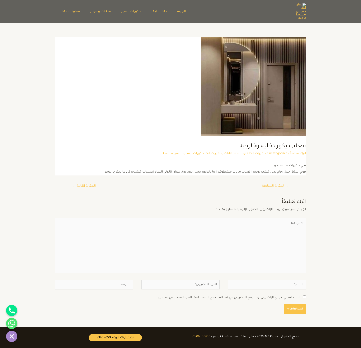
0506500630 (201, 337)
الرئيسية (180, 11)
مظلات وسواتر (100, 11)
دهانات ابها (159, 11)
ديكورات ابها (257, 153)
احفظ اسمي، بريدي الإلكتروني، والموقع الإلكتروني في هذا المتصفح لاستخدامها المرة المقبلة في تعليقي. (229, 297)
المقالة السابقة (275, 186)
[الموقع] (94, 286)
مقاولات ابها (71, 11)
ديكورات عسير (131, 11)
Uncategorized (277, 153)
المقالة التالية (84, 186)
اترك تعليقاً (298, 153)
